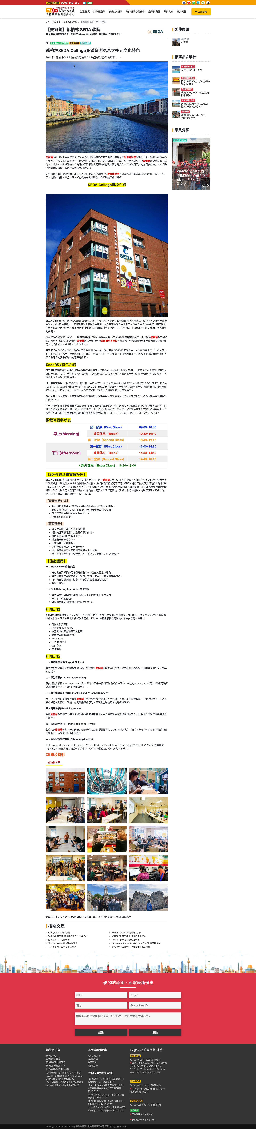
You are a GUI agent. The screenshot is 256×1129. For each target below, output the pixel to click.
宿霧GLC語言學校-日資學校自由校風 (129, 936)
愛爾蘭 (184, 41)
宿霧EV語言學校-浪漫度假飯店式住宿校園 (67, 936)
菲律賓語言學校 (53, 1059)
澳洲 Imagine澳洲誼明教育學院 (62, 943)
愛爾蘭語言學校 (70, 22)
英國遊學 (92, 1062)
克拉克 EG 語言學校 (191, 70)
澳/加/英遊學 (115, 11)
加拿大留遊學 (94, 1055)
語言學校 (56, 22)
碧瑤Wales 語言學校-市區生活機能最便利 (131, 946)
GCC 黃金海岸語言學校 (59, 932)
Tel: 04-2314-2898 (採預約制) (146, 1060)
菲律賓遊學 (99, 11)
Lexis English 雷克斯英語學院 (125, 940)
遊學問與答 (154, 11)
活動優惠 (85, 11)
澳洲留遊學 (93, 1059)
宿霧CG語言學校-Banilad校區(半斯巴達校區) (194, 105)
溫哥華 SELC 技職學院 (58, 940)
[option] (191, 164)
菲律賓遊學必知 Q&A (55, 1066)
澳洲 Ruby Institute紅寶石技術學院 (195, 94)
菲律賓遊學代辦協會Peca (143, 1119)
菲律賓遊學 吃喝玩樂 (55, 1062)
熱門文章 (168, 11)
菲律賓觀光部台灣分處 (142, 1114)
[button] (203, 182)
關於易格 (181, 11)
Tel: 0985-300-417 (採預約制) (146, 1105)
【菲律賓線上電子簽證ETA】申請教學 (63, 1072)
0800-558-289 (70, 2)
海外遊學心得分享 (135, 11)
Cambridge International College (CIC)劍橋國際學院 (136, 943)
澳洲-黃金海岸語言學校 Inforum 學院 (193, 116)
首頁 (48, 22)
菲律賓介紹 (51, 1055)
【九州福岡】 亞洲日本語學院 (62, 946)
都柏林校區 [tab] (54, 762)
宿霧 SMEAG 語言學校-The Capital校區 (195, 83)
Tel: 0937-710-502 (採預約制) (146, 1085)
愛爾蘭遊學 (93, 1066)
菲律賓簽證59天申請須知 (57, 1069)
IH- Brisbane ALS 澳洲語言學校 (126, 932)
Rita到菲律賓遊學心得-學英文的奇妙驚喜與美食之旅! (191, 175)
